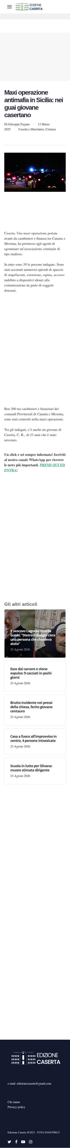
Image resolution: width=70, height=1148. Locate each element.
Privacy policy (16, 1107)
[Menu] (9, 7)
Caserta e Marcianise (31, 129)
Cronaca (51, 129)
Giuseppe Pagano (19, 124)
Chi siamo (14, 1102)
